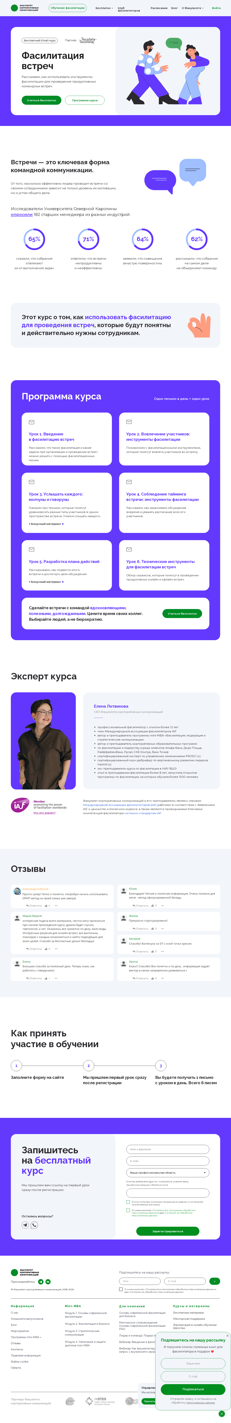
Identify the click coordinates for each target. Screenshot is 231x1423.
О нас (14, 1312)
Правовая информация (26, 1355)
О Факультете (191, 8)
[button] (44, 813)
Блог (174, 8)
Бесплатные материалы (188, 1312)
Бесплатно (103, 8)
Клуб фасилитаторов (129, 9)
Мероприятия (20, 1331)
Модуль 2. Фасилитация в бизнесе (87, 1323)
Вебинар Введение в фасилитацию (142, 1342)
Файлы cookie (20, 1361)
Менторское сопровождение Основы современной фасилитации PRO (142, 1326)
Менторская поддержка (189, 1318)
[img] (39, 805)
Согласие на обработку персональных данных (156, 1292)
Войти (216, 8)
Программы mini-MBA (25, 1337)
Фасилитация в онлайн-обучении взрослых (195, 1326)
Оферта (16, 1367)
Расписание (159, 8)
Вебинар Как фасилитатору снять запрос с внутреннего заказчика (141, 1350)
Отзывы (16, 1343)
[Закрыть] (222, 1414)
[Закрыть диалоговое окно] (227, 1336)
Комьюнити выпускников (27, 1318)
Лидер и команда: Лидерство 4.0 (141, 1335)
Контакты (17, 1349)
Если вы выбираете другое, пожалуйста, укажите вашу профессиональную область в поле (157, 1183)
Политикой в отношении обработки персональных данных (180, 1289)
